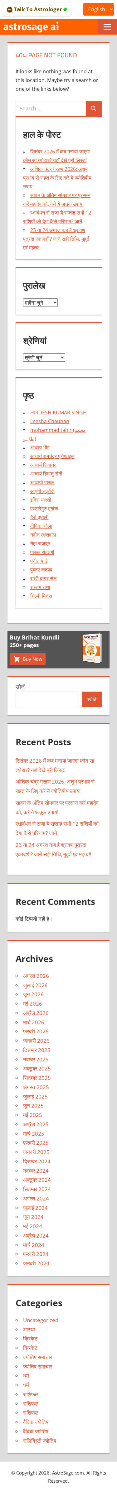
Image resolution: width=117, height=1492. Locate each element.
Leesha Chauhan (49, 421)
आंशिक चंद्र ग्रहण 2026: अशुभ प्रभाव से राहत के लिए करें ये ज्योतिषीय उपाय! (57, 178)
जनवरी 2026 (36, 1040)
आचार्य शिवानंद (43, 464)
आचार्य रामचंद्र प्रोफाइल (52, 456)
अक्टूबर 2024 (37, 1179)
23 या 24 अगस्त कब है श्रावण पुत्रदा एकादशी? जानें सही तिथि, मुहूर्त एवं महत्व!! (56, 239)
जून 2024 (33, 1216)
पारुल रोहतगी (42, 552)
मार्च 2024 (33, 1244)
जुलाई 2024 (35, 1207)
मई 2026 (32, 1003)
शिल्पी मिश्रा (41, 595)
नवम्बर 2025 (36, 1059)
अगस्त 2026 (36, 975)
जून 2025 (33, 1105)
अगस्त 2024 (36, 1198)
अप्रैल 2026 (36, 1012)
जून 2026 (33, 994)
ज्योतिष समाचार (37, 1357)
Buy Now (32, 659)
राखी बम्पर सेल (43, 578)
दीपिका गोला (41, 526)
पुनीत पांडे (39, 561)
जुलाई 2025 (35, 1096)
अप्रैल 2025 (36, 1124)
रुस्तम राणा (40, 587)
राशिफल (30, 1394)
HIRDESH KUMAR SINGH (58, 412)
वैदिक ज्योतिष (35, 1422)
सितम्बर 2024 (37, 1189)
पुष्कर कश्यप (41, 569)
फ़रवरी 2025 (36, 1142)
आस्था (29, 1329)
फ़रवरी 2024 (36, 1254)
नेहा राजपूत (40, 543)
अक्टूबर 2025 (37, 1068)
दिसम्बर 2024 (37, 1161)
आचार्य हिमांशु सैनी (46, 473)
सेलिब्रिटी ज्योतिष (39, 1440)
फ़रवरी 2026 (36, 1031)
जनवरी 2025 (36, 1152)
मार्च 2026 (33, 1022)
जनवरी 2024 (36, 1263)
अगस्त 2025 (36, 1087)
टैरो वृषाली (39, 517)
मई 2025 (32, 1114)
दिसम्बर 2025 (37, 1050)
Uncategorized (40, 1320)
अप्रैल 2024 (36, 1235)
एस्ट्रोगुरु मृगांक (44, 508)
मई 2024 (32, 1226)
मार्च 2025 (33, 1133)
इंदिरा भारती (40, 499)
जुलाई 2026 (35, 985)
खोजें (20, 686)
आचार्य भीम (40, 447)
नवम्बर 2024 (36, 1170)
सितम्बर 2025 (37, 1077)
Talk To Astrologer (37, 9)
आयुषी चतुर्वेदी (42, 491)
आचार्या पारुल (42, 482)
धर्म (26, 1375)
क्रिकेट (30, 1338)
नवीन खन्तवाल (43, 534)
